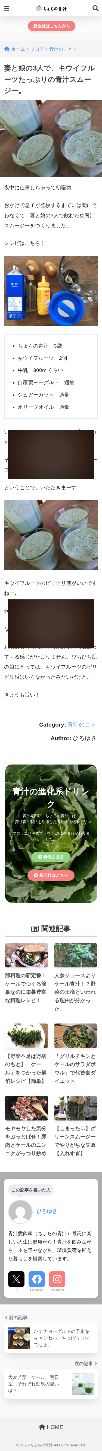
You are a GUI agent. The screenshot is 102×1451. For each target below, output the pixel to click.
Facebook (37, 1289)
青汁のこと (82, 724)
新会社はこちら (53, 875)
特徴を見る (54, 856)
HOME (54, 1427)
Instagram (57, 1289)
